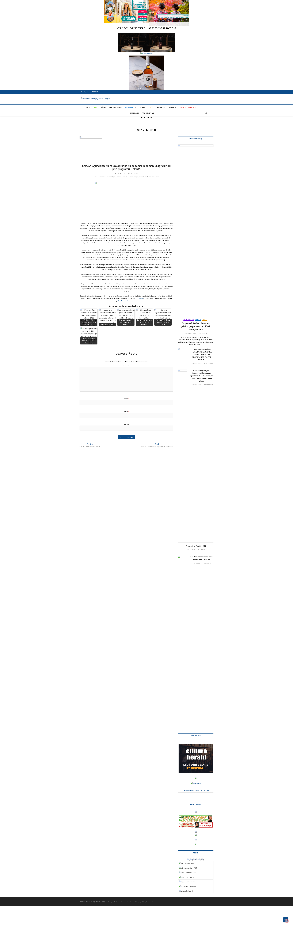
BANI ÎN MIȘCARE (115, 107)
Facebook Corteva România (127, 301)
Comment (126, 366)
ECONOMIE (161, 107)
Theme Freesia (121, 902)
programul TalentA (154, 177)
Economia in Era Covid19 (196, 546)
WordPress (130, 902)
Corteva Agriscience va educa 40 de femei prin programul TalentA (127, 177)
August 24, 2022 (120, 173)
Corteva (140, 298)
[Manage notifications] (287, 921)
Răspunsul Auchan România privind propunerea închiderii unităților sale (195, 326)
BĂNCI (103, 107)
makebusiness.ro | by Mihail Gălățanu (93, 902)
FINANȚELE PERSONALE (188, 107)
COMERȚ (151, 107)
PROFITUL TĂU (148, 113)
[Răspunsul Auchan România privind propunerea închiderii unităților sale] (195, 230)
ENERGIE (172, 107)
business (129, 107)
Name (126, 398)
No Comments (133, 173)
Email (126, 411)
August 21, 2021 (196, 363)
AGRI (96, 107)
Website (126, 424)
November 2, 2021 (190, 333)
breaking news (188, 319)
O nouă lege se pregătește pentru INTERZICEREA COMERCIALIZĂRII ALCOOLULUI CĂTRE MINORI (201, 354)
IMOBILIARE (134, 113)
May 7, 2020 (196, 563)
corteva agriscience (100, 177)
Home (89, 107)
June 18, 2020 (190, 549)
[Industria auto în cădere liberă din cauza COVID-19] (182, 641)
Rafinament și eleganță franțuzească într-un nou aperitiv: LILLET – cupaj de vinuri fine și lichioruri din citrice (201, 376)
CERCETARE (140, 107)
